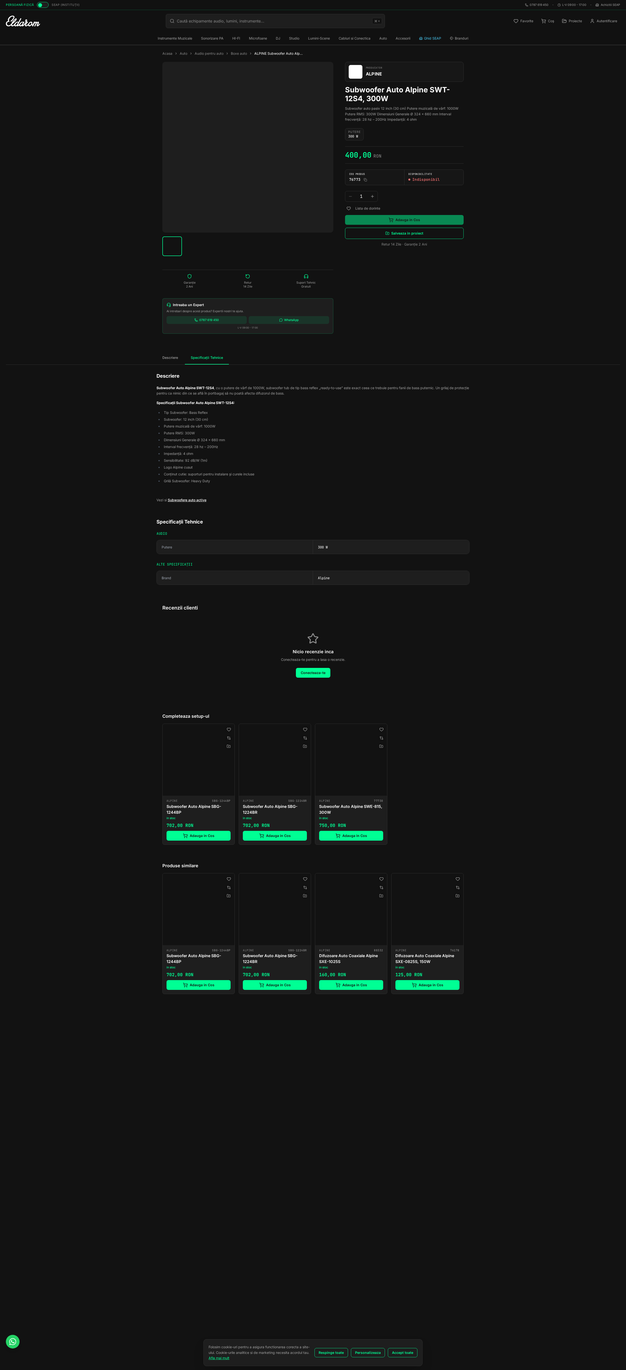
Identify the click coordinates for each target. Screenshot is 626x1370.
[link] (198, 784)
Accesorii (403, 38)
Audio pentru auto (209, 53)
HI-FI (236, 38)
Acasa (167, 53)
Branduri (461, 38)
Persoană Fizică (20, 5)
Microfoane (258, 38)
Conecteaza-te (313, 673)
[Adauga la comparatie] (229, 738)
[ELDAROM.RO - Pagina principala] (23, 21)
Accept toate (402, 1352)
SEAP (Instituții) (65, 5)
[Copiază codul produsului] (365, 179)
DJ (278, 38)
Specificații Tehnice (207, 357)
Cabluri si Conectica (354, 38)
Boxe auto (239, 53)
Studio (294, 38)
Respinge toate (331, 1352)
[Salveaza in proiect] (228, 746)
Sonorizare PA (212, 38)
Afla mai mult (219, 1358)
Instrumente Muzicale (175, 38)
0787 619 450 (539, 5)
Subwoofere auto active (187, 500)
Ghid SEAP (432, 38)
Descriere (170, 357)
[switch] (43, 5)
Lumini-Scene (319, 38)
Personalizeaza (368, 1352)
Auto (383, 38)
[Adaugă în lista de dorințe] (348, 208)
